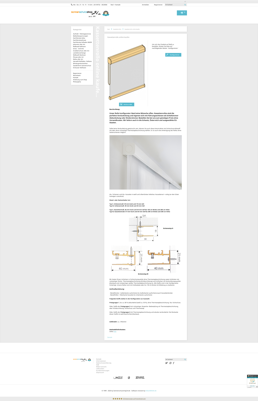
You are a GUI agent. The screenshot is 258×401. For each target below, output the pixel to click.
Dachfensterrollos (79, 38)
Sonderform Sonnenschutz (82, 65)
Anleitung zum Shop (80, 80)
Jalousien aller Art (79, 44)
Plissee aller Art (78, 57)
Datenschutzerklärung (103, 363)
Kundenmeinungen (102, 370)
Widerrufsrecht (101, 367)
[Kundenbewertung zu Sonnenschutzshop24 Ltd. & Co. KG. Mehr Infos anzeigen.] (252, 381)
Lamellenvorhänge (79, 53)
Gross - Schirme (78, 49)
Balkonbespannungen (80, 36)
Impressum (100, 372)
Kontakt (75, 77)
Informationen (101, 361)
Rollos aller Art (78, 59)
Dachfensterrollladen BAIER (82, 42)
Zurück (109, 337)
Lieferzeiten (100, 369)
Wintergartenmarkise (80, 63)
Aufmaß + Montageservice (82, 34)
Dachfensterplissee (79, 40)
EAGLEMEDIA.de (151, 391)
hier (115, 331)
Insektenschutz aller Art (81, 51)
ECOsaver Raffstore (79, 68)
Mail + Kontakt (115, 5)
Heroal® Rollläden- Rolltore (82, 61)
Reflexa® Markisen (79, 55)
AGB (97, 365)
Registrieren (158, 5)
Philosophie (77, 82)
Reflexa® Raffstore (79, 46)
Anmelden (145, 5)
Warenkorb (77, 75)
